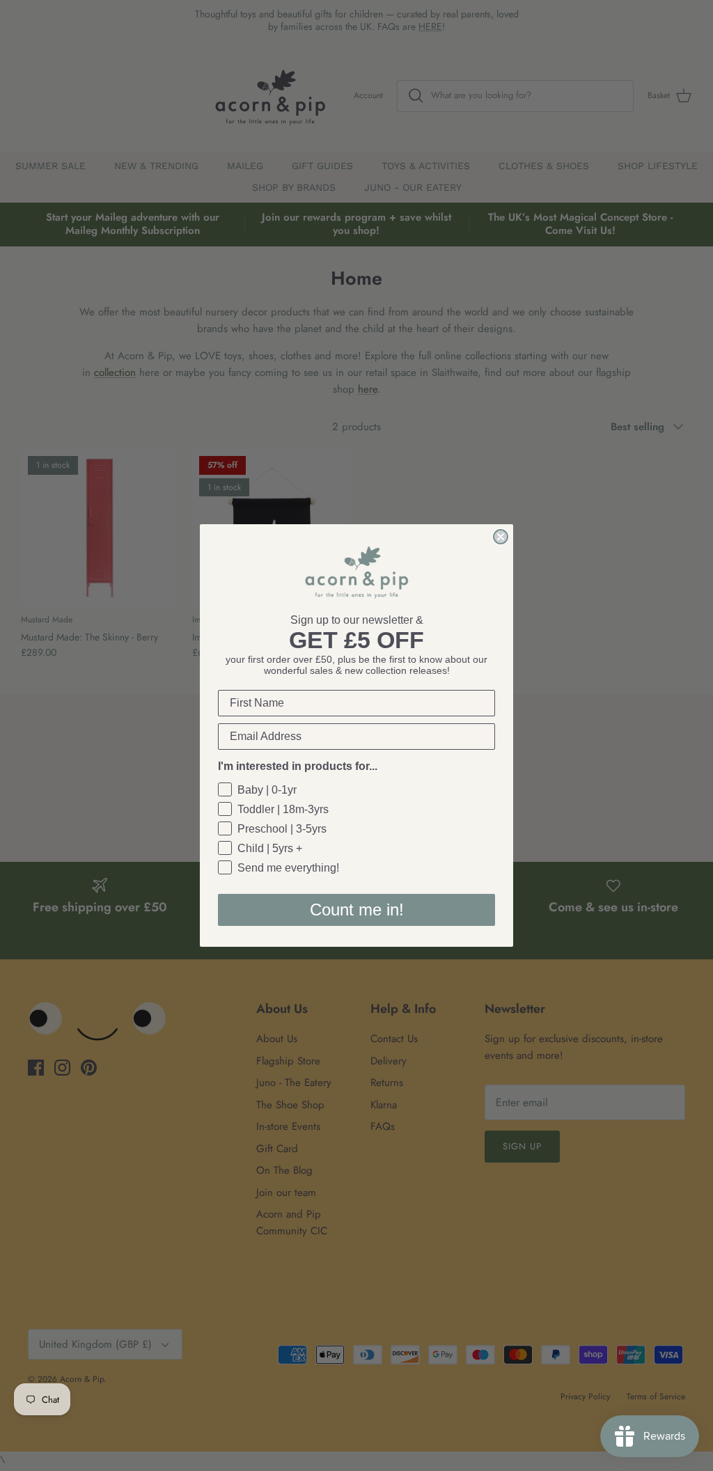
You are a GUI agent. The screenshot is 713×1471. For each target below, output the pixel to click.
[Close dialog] (501, 537)
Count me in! (357, 909)
